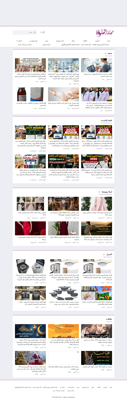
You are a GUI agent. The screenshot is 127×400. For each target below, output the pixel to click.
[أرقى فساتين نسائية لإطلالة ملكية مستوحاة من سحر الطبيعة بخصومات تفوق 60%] (63, 208)
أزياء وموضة (101, 217)
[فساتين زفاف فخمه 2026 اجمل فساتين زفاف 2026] (30, 208)
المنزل (109, 254)
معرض (28, 217)
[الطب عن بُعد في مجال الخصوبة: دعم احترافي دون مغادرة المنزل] (96, 71)
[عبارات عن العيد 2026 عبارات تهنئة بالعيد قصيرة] (96, 363)
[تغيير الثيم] (42, 32)
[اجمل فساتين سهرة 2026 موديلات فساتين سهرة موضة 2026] (96, 208)
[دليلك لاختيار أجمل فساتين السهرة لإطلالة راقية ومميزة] (63, 232)
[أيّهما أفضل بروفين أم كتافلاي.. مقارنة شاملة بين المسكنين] (30, 99)
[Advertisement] (71, 13)
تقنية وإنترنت (99, 148)
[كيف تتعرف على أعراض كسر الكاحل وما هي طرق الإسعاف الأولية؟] (63, 99)
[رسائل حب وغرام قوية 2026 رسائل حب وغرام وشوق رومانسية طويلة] (96, 336)
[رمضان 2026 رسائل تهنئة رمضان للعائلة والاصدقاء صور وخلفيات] (63, 363)
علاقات (102, 345)
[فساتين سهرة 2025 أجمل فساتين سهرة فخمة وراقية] (30, 232)
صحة (110, 53)
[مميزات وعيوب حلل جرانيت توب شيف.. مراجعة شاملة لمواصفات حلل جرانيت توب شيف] (63, 297)
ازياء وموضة (107, 192)
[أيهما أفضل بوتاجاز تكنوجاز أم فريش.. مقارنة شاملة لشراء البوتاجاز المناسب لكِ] (30, 297)
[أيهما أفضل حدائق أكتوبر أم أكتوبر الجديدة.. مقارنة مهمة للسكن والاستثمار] (96, 297)
